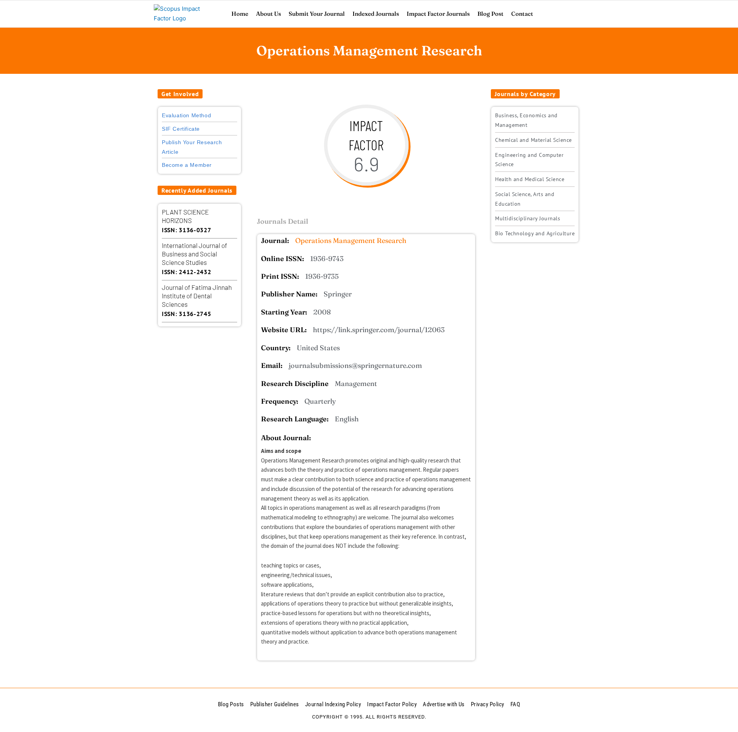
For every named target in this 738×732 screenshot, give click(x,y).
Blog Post (490, 13)
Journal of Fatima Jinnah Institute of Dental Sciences (197, 295)
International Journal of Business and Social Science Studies (194, 253)
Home (239, 13)
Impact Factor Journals (438, 13)
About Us (268, 13)
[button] (180, 93)
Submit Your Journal (317, 13)
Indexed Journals (375, 13)
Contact (522, 13)
